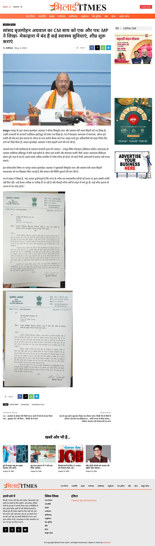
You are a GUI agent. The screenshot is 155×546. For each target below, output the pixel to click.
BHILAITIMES (14, 404)
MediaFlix (107, 542)
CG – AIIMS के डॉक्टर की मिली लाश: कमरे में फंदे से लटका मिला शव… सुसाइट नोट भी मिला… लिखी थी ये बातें (28, 417)
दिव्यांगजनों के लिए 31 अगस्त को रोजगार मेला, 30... (69, 466)
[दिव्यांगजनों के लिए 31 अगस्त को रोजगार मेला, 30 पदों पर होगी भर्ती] (70, 454)
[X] (97, 47)
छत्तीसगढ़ (6, 25)
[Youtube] (25, 529)
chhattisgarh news (38, 404)
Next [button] (149, 120)
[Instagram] (12, 529)
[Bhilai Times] (78, 7)
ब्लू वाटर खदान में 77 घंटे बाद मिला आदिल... (42, 466)
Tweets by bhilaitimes (84, 500)
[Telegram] (108, 47)
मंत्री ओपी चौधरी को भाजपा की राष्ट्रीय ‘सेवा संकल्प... (97, 466)
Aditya (9, 48)
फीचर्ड (13, 25)
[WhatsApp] (103, 47)
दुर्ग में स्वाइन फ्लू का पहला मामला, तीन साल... (13, 466)
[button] (18, 6)
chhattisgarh (25, 404)
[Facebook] (91, 47)
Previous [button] (117, 120)
